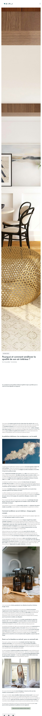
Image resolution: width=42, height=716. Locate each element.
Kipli (9, 361)
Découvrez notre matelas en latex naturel (21, 708)
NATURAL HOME (6, 353)
